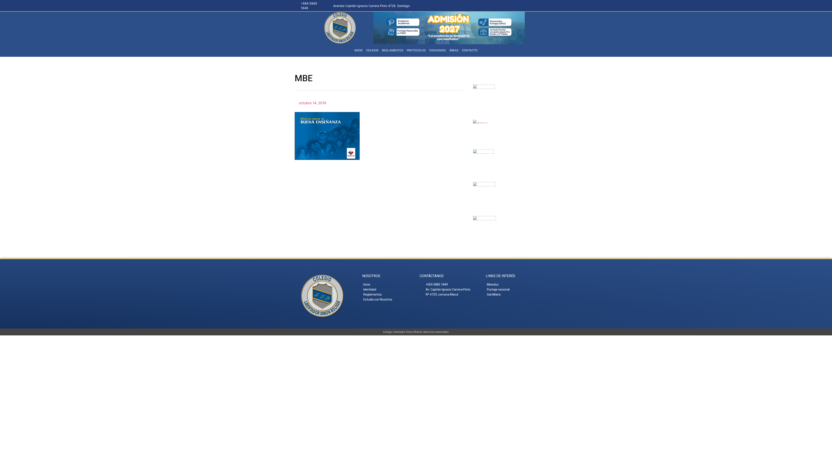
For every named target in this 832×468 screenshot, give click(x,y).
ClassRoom (510, 125)
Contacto (470, 50)
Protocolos (416, 50)
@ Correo (513, 89)
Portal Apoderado (515, 225)
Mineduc (509, 154)
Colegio (372, 50)
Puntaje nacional (512, 191)
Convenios (437, 50)
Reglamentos (392, 50)
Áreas (453, 50)
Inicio (358, 50)
